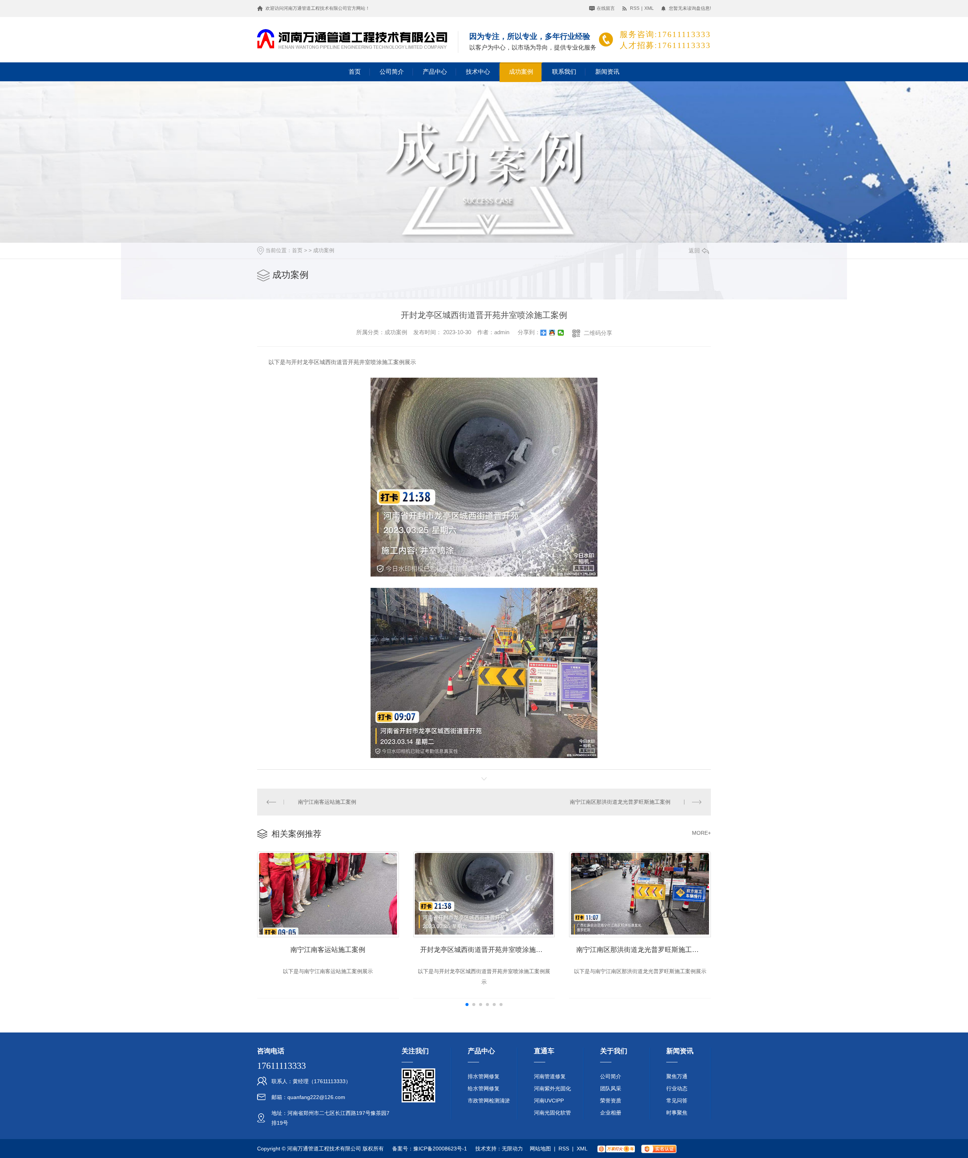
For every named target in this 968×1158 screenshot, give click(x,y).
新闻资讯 (607, 71)
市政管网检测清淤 (489, 1101)
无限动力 (512, 1149)
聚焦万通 (676, 1076)
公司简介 (392, 71)
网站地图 (540, 1149)
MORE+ (701, 833)
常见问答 (676, 1101)
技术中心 (478, 71)
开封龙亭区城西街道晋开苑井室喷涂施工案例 (487, 949)
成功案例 (521, 71)
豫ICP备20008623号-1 (440, 1149)
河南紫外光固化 (552, 1088)
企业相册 (610, 1113)
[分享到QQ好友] (552, 333)
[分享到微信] (561, 333)
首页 (355, 71)
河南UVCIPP (549, 1101)
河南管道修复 (550, 1076)
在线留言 (606, 8)
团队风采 (610, 1088)
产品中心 (435, 71)
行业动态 (676, 1088)
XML (649, 8)
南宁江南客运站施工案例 (327, 802)
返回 (694, 250)
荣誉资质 (610, 1101)
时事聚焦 (676, 1113)
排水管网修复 (484, 1076)
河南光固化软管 (552, 1113)
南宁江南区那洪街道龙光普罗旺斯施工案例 (620, 802)
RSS (634, 8)
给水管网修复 (484, 1088)
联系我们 (564, 71)
